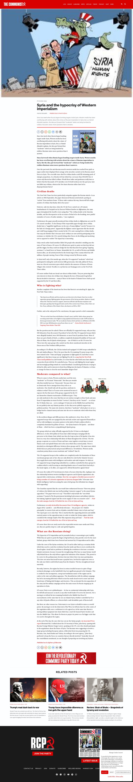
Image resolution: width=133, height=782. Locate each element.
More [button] (111, 4)
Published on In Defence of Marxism (49, 643)
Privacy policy (119, 776)
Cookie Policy (111, 776)
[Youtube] (68, 774)
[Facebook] (57, 774)
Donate (70, 4)
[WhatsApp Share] (49, 131)
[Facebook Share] (38, 131)
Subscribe (77, 4)
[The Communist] (14, 5)
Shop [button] (107, 4)
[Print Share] (60, 131)
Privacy (38, 768)
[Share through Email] (56, 131)
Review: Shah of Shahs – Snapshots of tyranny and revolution (105, 708)
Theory (95, 4)
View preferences (123, 772)
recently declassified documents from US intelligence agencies (66, 505)
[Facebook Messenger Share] (53, 131)
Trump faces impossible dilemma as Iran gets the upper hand (65, 708)
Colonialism (90, 704)
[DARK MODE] (125, 3)
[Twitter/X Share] (42, 131)
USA (26, 704)
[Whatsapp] (76, 774)
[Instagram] (64, 774)
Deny (112, 772)
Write (83, 4)
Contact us (28, 768)
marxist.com (88, 768)
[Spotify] (72, 774)
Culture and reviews (99, 704)
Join (64, 4)
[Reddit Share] (45, 131)
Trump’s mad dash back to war (24, 707)
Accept (105, 772)
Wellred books (74, 768)
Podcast (101, 4)
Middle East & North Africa (58, 113)
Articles (88, 4)
